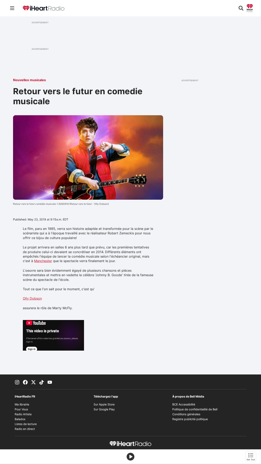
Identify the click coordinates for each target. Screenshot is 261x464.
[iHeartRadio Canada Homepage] (43, 8)
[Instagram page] (17, 381)
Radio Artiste (23, 414)
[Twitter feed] (33, 381)
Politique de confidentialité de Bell (194, 409)
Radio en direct (25, 429)
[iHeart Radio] (250, 8)
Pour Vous (21, 409)
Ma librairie (22, 404)
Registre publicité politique (190, 419)
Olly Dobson (32, 298)
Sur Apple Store (104, 404)
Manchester (43, 261)
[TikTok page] (41, 381)
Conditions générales (186, 414)
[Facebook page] (25, 381)
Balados (20, 419)
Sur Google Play (104, 409)
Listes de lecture (26, 424)
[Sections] (12, 8)
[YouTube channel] (49, 381)
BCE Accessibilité (183, 404)
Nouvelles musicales (29, 80)
